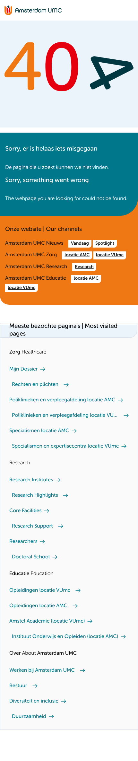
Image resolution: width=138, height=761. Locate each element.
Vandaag (80, 243)
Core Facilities (25, 510)
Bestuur (18, 685)
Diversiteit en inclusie (33, 701)
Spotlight (104, 243)
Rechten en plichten (35, 384)
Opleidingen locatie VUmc (39, 590)
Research (84, 267)
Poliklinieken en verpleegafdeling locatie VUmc (65, 415)
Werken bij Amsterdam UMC (42, 670)
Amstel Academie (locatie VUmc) (47, 621)
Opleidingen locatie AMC (38, 605)
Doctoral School (31, 557)
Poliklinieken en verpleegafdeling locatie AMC (62, 400)
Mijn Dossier (23, 369)
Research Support (32, 526)
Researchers (23, 541)
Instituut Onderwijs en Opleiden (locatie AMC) (65, 636)
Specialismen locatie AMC (39, 430)
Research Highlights (35, 495)
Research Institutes (31, 480)
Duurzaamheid (29, 716)
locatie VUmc (110, 255)
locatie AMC (77, 255)
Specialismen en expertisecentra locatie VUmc (65, 446)
